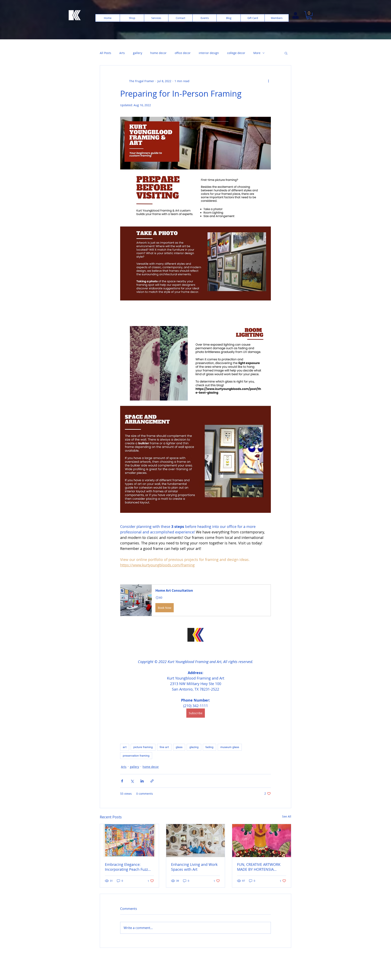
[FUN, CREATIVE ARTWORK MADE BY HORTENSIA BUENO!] (261, 840)
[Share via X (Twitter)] (132, 781)
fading (209, 747)
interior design (209, 53)
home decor (158, 53)
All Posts (105, 53)
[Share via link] (152, 781)
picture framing (143, 747)
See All (286, 816)
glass (179, 747)
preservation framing (136, 755)
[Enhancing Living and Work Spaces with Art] (195, 840)
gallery (137, 53)
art (124, 747)
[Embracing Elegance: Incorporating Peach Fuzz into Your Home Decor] (129, 840)
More (256, 53)
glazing (194, 747)
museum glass (229, 747)
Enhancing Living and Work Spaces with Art (194, 867)
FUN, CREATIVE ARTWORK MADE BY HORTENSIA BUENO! (258, 867)
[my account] (295, 16)
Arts (122, 53)
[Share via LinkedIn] (142, 781)
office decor (183, 53)
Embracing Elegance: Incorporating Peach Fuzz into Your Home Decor (126, 867)
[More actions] (268, 80)
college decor (236, 53)
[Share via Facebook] (122, 781)
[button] (309, 15)
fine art (164, 747)
